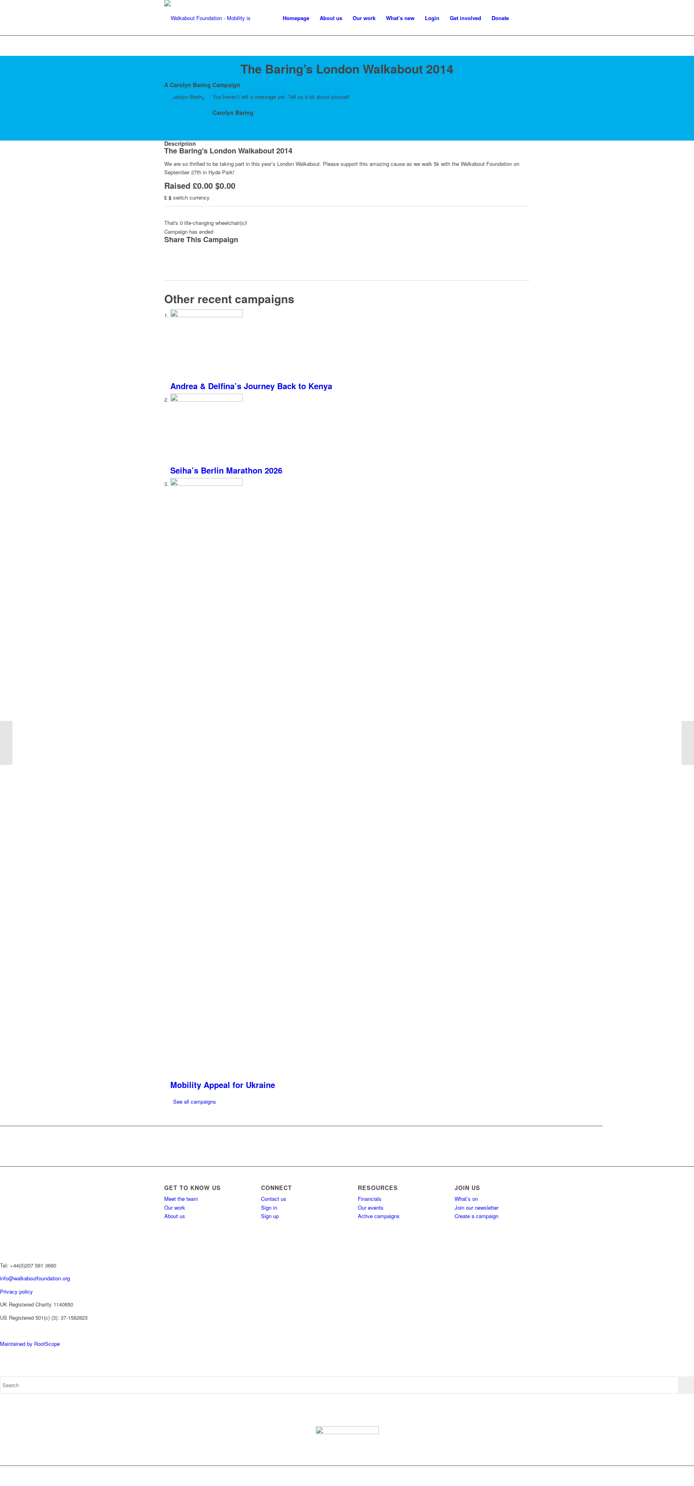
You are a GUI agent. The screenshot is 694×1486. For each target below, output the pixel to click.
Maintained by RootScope (30, 1343)
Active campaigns (379, 1216)
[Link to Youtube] (512, 1476)
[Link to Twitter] (488, 1476)
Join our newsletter (476, 1207)
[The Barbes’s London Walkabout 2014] (6, 743)
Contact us (273, 1198)
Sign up (270, 1216)
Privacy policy (16, 1291)
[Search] (522, 18)
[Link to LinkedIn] (524, 1476)
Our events (371, 1207)
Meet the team (181, 1198)
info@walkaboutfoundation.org (35, 1278)
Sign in (269, 1207)
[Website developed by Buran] (1, 1330)
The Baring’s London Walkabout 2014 (347, 68)
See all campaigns (194, 1101)
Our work (174, 1207)
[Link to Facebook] (475, 1476)
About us (174, 1216)
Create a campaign (476, 1216)
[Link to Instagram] (500, 1476)
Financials (370, 1198)
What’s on (466, 1198)
